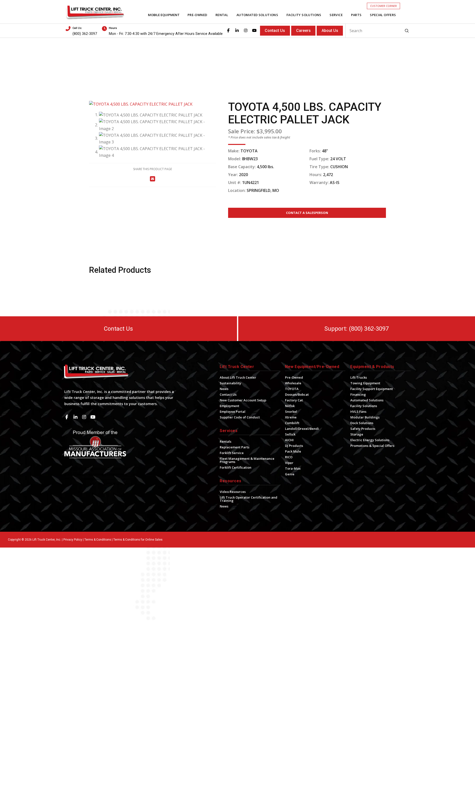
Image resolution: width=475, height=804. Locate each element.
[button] (383, 6)
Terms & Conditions (97, 539)
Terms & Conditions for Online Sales (138, 539)
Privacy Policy (72, 539)
